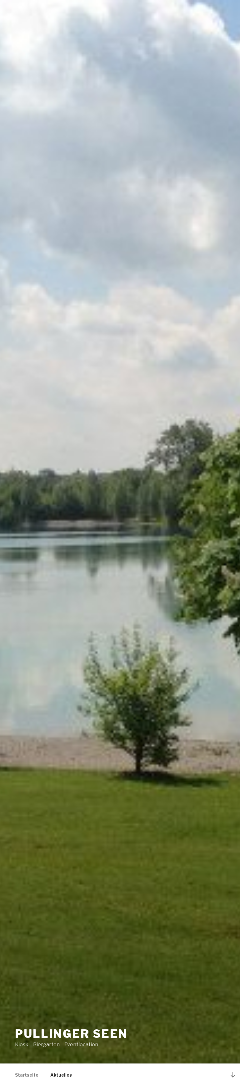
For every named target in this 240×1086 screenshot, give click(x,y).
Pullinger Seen (71, 1034)
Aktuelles (61, 1075)
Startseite (26, 1075)
